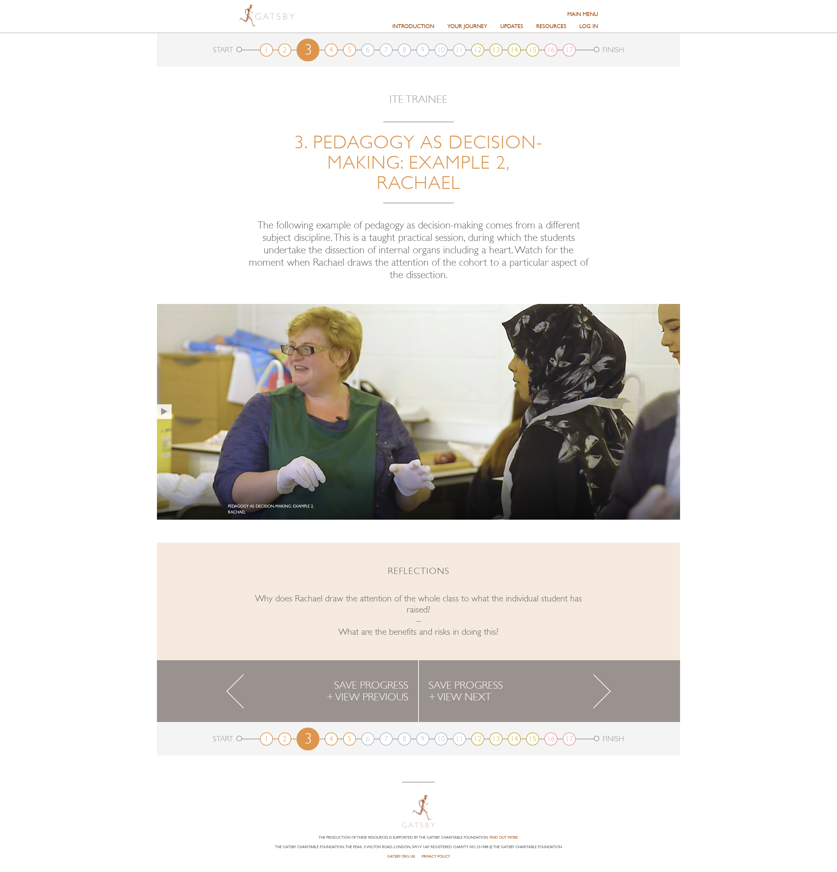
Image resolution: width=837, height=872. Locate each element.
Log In (588, 26)
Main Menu (582, 14)
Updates (511, 26)
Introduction (413, 26)
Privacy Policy (436, 856)
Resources (551, 26)
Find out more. (504, 837)
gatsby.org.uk (401, 856)
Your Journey (467, 26)
